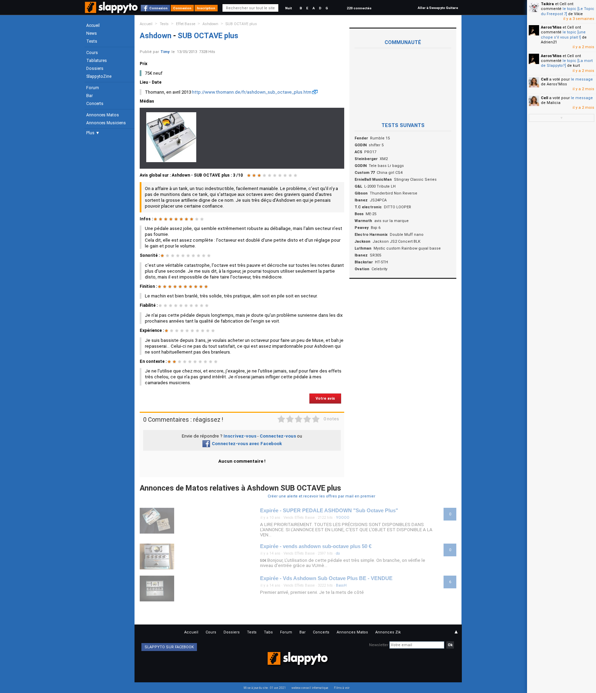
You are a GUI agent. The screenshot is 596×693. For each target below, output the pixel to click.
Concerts (94, 103)
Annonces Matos (102, 115)
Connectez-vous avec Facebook (247, 443)
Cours (92, 52)
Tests (91, 41)
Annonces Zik (388, 632)
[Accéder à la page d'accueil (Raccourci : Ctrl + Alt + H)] (112, 11)
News (91, 33)
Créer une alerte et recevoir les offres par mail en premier (321, 496)
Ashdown (210, 24)
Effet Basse (185, 24)
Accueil (93, 25)
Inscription (206, 8)
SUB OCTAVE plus (241, 24)
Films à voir (341, 688)
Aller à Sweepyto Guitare (438, 8)
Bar (89, 95)
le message (582, 79)
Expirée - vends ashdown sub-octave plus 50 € (315, 546)
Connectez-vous (278, 436)
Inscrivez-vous (239, 436)
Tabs (268, 632)
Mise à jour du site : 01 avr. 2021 (265, 688)
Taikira (547, 4)
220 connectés (359, 8)
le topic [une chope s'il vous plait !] (563, 34)
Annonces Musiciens (106, 122)
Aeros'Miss (551, 27)
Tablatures (96, 60)
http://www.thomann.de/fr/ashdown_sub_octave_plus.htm (251, 92)
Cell (544, 79)
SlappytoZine (98, 76)
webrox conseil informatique (309, 688)
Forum (92, 87)
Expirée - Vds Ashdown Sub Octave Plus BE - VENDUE (326, 578)
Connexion (158, 8)
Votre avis (325, 398)
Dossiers (94, 68)
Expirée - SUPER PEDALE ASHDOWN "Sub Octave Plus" (329, 510)
